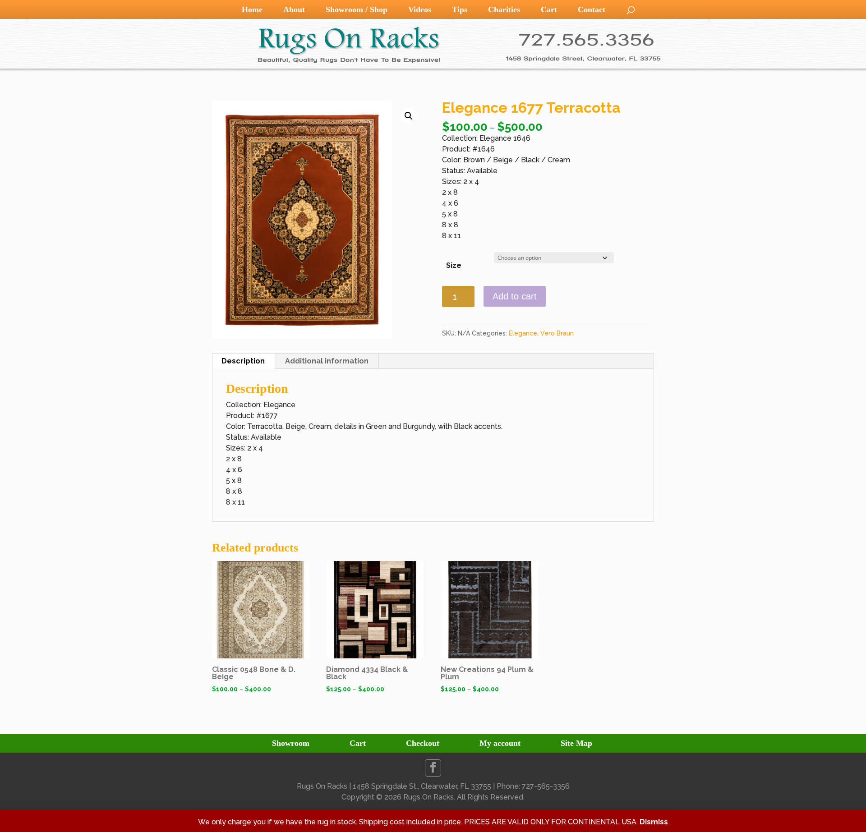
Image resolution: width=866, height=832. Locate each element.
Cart (549, 9)
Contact (591, 9)
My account (500, 743)
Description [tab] (243, 361)
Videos (419, 9)
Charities (504, 9)
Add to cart (515, 296)
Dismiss (654, 822)
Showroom (290, 743)
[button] (409, 116)
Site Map (576, 743)
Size (453, 265)
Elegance (523, 333)
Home (252, 9)
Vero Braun (557, 333)
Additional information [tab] (327, 361)
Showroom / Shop (356, 9)
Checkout (422, 743)
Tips (459, 9)
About (294, 9)
